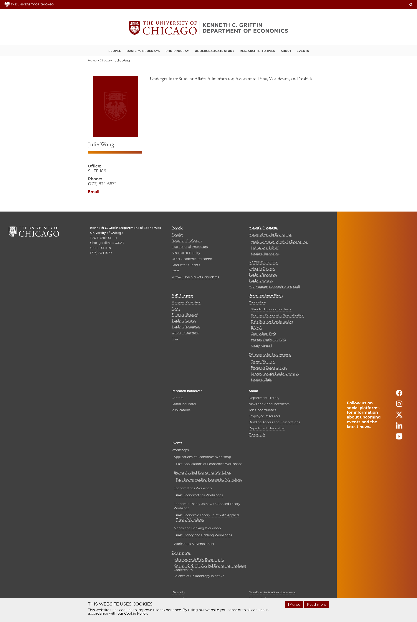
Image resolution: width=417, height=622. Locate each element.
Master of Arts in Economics (270, 235)
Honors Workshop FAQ (268, 340)
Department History (264, 398)
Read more (316, 604)
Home (92, 60)
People (114, 51)
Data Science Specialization (272, 321)
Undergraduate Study (214, 51)
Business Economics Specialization (277, 315)
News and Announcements (269, 404)
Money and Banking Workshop (197, 528)
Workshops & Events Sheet (194, 544)
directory (106, 60)
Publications (181, 410)
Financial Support (185, 314)
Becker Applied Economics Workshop (202, 473)
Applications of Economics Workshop (202, 457)
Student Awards (261, 281)
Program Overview (186, 302)
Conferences (181, 552)
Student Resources (265, 254)
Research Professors (187, 241)
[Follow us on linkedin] (399, 427)
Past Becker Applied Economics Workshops (209, 479)
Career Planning (263, 361)
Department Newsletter (267, 428)
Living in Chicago (262, 268)
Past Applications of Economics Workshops (209, 464)
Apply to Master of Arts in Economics (279, 241)
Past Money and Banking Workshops (204, 535)
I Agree (294, 604)
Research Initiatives (257, 51)
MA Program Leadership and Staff (274, 287)
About (286, 51)
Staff (175, 271)
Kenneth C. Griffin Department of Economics (125, 228)
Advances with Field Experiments (199, 559)
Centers (177, 398)
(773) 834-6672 (102, 183)
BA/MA (256, 327)
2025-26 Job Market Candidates (195, 277)
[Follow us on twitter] (399, 416)
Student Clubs (261, 380)
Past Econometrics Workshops (199, 495)
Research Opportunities (269, 367)
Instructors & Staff (264, 248)
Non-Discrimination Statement (272, 592)
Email (93, 191)
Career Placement (185, 333)
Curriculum (257, 302)
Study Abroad (261, 346)
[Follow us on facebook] (399, 395)
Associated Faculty (186, 253)
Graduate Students (186, 265)
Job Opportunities (262, 410)
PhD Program (177, 51)
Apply (176, 308)
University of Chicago (106, 233)
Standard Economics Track (271, 309)
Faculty (177, 235)
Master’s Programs (143, 51)
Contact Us (257, 434)
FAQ (175, 339)
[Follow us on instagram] (399, 406)
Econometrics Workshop (193, 488)
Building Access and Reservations (274, 422)
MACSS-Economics (263, 262)
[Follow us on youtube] (399, 438)
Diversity (178, 592)
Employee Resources (264, 416)
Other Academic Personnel (192, 259)
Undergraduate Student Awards (275, 374)
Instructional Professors (190, 247)
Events (303, 51)
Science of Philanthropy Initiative (199, 576)
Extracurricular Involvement (270, 354)
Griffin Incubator (184, 404)
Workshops (180, 450)
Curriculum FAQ (263, 334)
